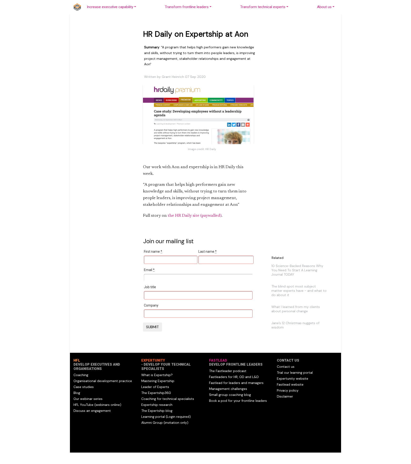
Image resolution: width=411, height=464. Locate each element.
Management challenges (228, 389)
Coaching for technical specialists (167, 399)
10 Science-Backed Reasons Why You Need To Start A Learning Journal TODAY (297, 270)
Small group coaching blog (230, 395)
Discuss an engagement (92, 411)
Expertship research (156, 405)
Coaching (80, 375)
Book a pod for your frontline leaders (238, 400)
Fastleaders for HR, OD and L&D (234, 377)
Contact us (285, 366)
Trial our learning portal (295, 372)
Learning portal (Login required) (166, 416)
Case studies (83, 387)
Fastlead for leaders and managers (236, 383)
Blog (76, 393)
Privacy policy (287, 390)
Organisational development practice (102, 381)
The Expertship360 (156, 393)
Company (151, 305)
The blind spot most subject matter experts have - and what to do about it (299, 290)
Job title (150, 287)
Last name (207, 251)
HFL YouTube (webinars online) (97, 405)
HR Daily (210, 149)
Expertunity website (292, 378)
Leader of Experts (155, 387)
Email (149, 270)
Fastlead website (290, 384)
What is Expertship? (157, 375)
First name (153, 251)
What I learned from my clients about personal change (295, 309)
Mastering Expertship (157, 381)
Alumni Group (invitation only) (164, 422)
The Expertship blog (156, 411)
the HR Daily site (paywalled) (194, 216)
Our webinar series (88, 399)
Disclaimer (285, 396)
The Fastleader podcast (227, 371)
